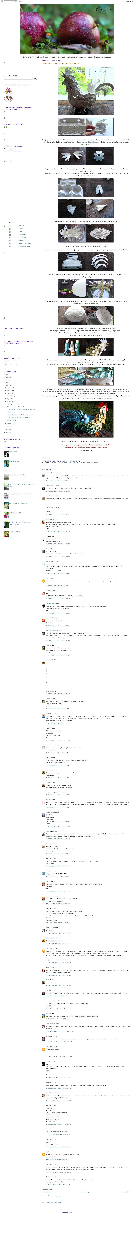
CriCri (47, 645)
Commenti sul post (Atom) (55, 1196)
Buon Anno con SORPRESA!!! (17, 475)
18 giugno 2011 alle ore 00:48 (58, 975)
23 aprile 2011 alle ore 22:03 (58, 708)
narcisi (87, 142)
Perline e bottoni (50, 473)
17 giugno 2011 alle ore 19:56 (58, 943)
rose (83, 142)
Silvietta (48, 1036)
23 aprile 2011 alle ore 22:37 (58, 740)
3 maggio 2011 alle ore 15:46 (58, 904)
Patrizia (48, 881)
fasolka (48, 1151)
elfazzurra (49, 745)
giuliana (48, 519)
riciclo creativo (86, 462)
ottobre (9, 393)
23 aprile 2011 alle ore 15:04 (58, 586)
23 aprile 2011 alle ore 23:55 (58, 794)
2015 (7, 374)
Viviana (48, 698)
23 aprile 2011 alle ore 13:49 (58, 556)
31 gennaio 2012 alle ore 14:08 (59, 1078)
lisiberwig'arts (50, 927)
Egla (47, 1061)
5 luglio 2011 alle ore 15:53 (58, 996)
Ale (47, 536)
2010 (7, 427)
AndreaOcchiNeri (51, 630)
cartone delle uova (66, 462)
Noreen (48, 1129)
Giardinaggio (22, 234)
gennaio (9, 423)
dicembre (10, 388)
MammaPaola (50, 603)
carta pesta (54, 462)
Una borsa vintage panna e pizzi (17, 503)
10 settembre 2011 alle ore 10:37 (60, 1031)
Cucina (21, 240)
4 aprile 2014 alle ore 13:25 (57, 1159)
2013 (7, 380)
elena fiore (49, 618)
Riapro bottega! (11, 420)
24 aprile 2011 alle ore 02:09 (58, 839)
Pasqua (76, 462)
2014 (7, 377)
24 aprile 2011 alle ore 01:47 (58, 826)
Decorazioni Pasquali (25, 243)
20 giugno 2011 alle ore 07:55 (58, 985)
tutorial (96, 462)
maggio (9, 401)
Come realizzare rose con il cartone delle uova (20, 417)
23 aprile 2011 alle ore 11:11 (58, 491)
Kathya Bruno (50, 967)
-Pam (47, 990)
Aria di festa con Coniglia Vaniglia (17, 406)
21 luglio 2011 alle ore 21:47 (58, 1019)
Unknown (49, 948)
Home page (86, 1192)
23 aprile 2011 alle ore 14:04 (58, 573)
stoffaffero (49, 896)
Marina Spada (50, 812)
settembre (10, 396)
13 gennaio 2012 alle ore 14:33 (59, 1056)
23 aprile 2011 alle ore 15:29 (58, 598)
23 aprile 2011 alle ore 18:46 (58, 625)
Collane (21, 228)
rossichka (48, 713)
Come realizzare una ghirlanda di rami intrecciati (21, 414)
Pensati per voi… (13, 451)
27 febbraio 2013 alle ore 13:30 (59, 1124)
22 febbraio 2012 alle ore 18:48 (59, 1088)
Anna (47, 843)
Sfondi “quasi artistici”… (15, 513)
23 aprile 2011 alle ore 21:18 (58, 694)
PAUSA (4, 470)
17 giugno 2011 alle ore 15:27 (58, 933)
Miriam (48, 799)
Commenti (9, 364)
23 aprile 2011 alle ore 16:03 (58, 613)
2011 (7, 385)
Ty (46, 548)
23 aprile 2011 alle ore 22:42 (58, 753)
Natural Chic (22, 225)
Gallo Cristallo (11, 412)
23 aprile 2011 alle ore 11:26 (58, 514)
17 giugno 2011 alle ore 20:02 (58, 962)
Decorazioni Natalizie (25, 246)
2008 (7, 432)
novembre (10, 390)
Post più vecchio (125, 1192)
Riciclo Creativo (23, 237)
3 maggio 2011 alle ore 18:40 (58, 923)
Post (7, 361)
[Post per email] (78, 461)
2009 (7, 430)
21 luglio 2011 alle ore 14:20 (58, 1008)
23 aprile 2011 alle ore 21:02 (58, 655)
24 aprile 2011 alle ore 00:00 (58, 807)
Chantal (48, 770)
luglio (9, 399)
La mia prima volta (13, 461)
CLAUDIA (49, 495)
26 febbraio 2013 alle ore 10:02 (59, 1100)
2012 (7, 382)
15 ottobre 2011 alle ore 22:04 (59, 1041)
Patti (47, 578)
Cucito (20, 231)
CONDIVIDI (45, 458)
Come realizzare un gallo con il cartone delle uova (61, 63)
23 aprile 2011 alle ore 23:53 (58, 778)
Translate (16, 151)
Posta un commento (47, 1189)
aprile (9, 404)
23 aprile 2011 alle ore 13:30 (58, 544)
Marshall (48, 831)
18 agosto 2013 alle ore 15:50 (58, 1147)
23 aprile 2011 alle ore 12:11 (58, 531)
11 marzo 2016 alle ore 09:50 (58, 1184)
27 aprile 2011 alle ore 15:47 (58, 876)
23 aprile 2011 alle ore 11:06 (58, 480)
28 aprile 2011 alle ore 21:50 (58, 891)
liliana (48, 1013)
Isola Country (50, 1023)
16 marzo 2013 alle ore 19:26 (58, 1134)
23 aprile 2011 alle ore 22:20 (58, 723)
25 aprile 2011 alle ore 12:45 (58, 853)
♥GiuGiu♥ (49, 660)
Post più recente (46, 1192)
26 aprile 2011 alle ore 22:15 (58, 866)
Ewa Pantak (49, 1093)
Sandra (48, 980)
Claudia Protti (50, 485)
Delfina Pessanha (51, 938)
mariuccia (49, 561)
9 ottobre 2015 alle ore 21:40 (58, 1172)
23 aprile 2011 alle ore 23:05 (58, 765)
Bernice (48, 590)
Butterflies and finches (14, 532)
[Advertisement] (11, 285)
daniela (48, 871)
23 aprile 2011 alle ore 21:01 (58, 640)
